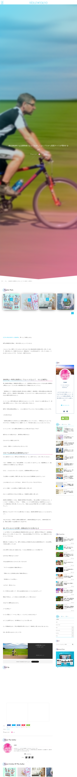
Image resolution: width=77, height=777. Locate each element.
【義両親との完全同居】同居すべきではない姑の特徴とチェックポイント (69, 444)
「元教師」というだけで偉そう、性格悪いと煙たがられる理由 (68, 458)
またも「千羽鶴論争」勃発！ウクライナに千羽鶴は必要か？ (69, 485)
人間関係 (57, 619)
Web (56, 627)
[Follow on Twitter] (64, 411)
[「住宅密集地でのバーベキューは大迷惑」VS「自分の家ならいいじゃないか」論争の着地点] (9, 772)
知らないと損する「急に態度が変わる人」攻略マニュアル (68, 540)
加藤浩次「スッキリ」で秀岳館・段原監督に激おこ (68, 471)
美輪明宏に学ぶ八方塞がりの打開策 (68, 584)
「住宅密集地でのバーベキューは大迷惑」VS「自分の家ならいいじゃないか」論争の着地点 (68, 430)
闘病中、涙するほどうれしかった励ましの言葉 (68, 548)
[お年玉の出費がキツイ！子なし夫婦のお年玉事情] (24, 772)
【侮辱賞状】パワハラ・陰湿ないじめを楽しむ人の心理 (68, 451)
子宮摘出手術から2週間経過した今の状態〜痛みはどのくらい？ (69, 607)
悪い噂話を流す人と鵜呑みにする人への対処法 (68, 577)
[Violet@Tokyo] (38, 2)
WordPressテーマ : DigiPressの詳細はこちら (65, 667)
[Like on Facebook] (67, 411)
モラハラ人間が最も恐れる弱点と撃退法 (68, 570)
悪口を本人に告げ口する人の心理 (68, 563)
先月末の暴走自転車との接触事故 (11, 337)
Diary (38, 149)
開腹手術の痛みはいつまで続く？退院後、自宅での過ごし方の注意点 (68, 555)
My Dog (57, 633)
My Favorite (58, 630)
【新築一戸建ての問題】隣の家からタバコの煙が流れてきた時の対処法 (69, 599)
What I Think (58, 624)
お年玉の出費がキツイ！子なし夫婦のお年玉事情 (68, 437)
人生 (56, 622)
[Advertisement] (28, 330)
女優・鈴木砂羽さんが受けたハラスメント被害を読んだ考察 (68, 492)
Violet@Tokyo (28, 754)
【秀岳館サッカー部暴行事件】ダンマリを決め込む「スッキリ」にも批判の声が (68, 478)
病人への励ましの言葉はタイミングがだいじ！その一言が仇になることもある (68, 591)
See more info (65, 405)
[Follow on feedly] (65, 419)
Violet (65, 382)
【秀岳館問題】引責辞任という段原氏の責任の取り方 (69, 464)
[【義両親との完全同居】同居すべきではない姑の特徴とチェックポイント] (38, 772)
